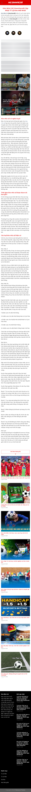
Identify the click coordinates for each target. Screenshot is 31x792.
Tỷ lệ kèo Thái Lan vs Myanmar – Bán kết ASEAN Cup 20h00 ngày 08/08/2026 (23, 761)
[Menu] (2, 2)
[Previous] (1, 111)
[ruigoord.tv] (15, 2)
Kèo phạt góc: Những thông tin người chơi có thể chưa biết (14, 674)
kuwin (3, 445)
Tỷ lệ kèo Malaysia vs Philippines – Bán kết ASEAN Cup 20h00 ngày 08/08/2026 (23, 752)
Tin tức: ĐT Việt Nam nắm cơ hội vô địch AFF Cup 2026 (15, 478)
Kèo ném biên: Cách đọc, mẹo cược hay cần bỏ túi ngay (14, 533)
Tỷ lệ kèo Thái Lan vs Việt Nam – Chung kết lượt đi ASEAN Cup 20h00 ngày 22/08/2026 (23, 707)
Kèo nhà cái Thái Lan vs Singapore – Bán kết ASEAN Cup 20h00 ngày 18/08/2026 (23, 112)
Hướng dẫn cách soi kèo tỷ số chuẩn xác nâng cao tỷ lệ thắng (15, 505)
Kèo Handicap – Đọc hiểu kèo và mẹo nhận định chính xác (15, 618)
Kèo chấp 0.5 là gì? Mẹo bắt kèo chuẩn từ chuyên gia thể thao (15, 590)
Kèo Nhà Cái (4, 13)
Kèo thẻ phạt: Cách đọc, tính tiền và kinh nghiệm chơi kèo (15, 646)
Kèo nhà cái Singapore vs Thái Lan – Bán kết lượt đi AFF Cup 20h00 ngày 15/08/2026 (23, 743)
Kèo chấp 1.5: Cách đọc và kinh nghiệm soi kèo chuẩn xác (15, 562)
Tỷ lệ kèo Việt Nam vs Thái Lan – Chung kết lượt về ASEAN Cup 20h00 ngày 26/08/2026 (23, 698)
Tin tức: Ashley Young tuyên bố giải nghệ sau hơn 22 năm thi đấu (14, 100)
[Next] (29, 111)
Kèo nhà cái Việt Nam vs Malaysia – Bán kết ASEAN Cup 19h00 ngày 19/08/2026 (8, 112)
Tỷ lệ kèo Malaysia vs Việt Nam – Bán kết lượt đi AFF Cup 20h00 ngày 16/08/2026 (23, 734)
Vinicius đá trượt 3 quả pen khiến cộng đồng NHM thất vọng (15, 84)
